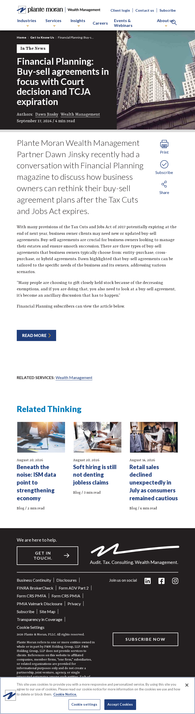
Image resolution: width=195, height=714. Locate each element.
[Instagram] (175, 581)
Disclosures (66, 580)
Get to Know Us (42, 37)
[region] (97, 695)
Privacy (74, 603)
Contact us (144, 10)
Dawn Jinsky (46, 114)
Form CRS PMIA (66, 595)
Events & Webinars (123, 23)
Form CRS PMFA (31, 595)
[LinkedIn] (147, 581)
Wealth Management (80, 114)
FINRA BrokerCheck (35, 587)
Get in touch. (43, 555)
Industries (26, 20)
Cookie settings (30, 627)
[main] (97, 357)
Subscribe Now (145, 639)
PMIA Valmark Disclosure (39, 603)
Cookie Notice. (65, 694)
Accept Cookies (120, 704)
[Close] (186, 685)
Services (53, 20)
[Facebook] (161, 581)
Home (21, 37)
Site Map (47, 611)
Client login (120, 10)
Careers (100, 23)
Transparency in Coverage (39, 619)
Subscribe (167, 10)
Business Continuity (34, 580)
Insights (78, 20)
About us (165, 20)
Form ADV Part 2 (74, 587)
